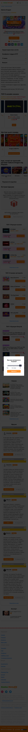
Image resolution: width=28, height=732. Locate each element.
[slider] (20, 366)
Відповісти (14, 371)
